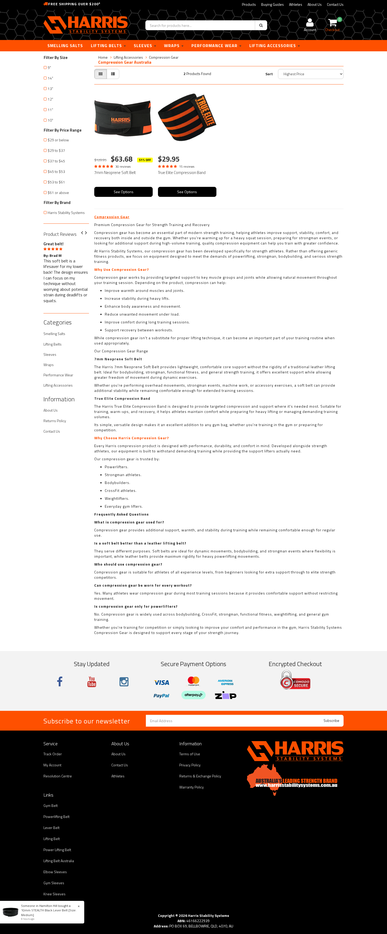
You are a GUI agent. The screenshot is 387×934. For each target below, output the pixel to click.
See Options (123, 191)
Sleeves (143, 45)
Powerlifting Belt (56, 816)
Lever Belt (51, 827)
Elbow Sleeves (55, 872)
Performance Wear (215, 45)
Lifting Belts (107, 45)
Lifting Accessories (273, 45)
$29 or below (58, 140)
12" (50, 99)
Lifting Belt (51, 838)
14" (50, 78)
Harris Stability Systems (66, 212)
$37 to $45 (56, 161)
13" (50, 88)
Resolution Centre (57, 776)
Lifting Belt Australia (58, 860)
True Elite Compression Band (182, 172)
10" (50, 120)
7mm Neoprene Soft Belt (115, 172)
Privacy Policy (190, 765)
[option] (66, 271)
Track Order (52, 754)
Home (103, 57)
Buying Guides (272, 4)
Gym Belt (50, 805)
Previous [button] (84, 233)
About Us (314, 4)
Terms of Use (189, 754)
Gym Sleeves (53, 883)
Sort (269, 74)
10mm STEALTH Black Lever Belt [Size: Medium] (48, 912)
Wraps (172, 45)
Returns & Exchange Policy (200, 776)
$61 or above (58, 192)
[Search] (261, 25)
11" (50, 109)
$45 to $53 (56, 171)
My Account (52, 765)
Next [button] (88, 233)
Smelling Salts (65, 45)
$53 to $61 (56, 182)
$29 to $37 (56, 150)
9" (49, 67)
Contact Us (335, 4)
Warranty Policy (191, 787)
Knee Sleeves (54, 894)
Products (249, 4)
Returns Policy (54, 420)
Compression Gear (163, 57)
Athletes (295, 4)
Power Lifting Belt (57, 849)
